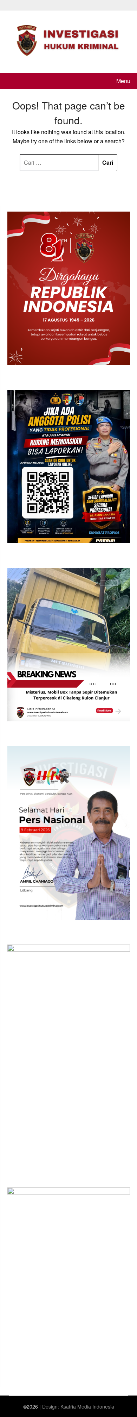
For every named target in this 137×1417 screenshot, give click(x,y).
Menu (123, 81)
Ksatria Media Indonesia (87, 1406)
